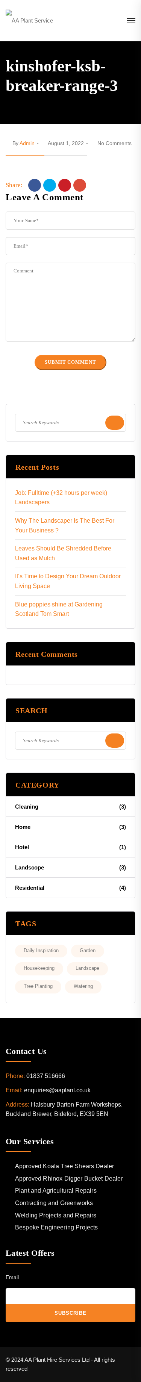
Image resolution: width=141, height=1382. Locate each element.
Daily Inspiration (41, 950)
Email (12, 1277)
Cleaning (70, 806)
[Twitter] (49, 185)
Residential (70, 888)
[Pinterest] (64, 185)
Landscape (87, 968)
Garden (88, 950)
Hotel (70, 847)
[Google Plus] (79, 185)
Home (70, 827)
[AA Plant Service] (29, 20)
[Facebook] (34, 185)
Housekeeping (39, 968)
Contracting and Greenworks (54, 1203)
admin (27, 143)
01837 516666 (45, 1076)
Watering (83, 986)
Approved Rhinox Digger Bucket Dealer (69, 1178)
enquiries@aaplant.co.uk (57, 1090)
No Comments (114, 143)
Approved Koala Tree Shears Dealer (64, 1166)
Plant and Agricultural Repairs (56, 1190)
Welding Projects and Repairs (55, 1215)
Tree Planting (38, 986)
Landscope (70, 867)
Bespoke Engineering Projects (56, 1227)
